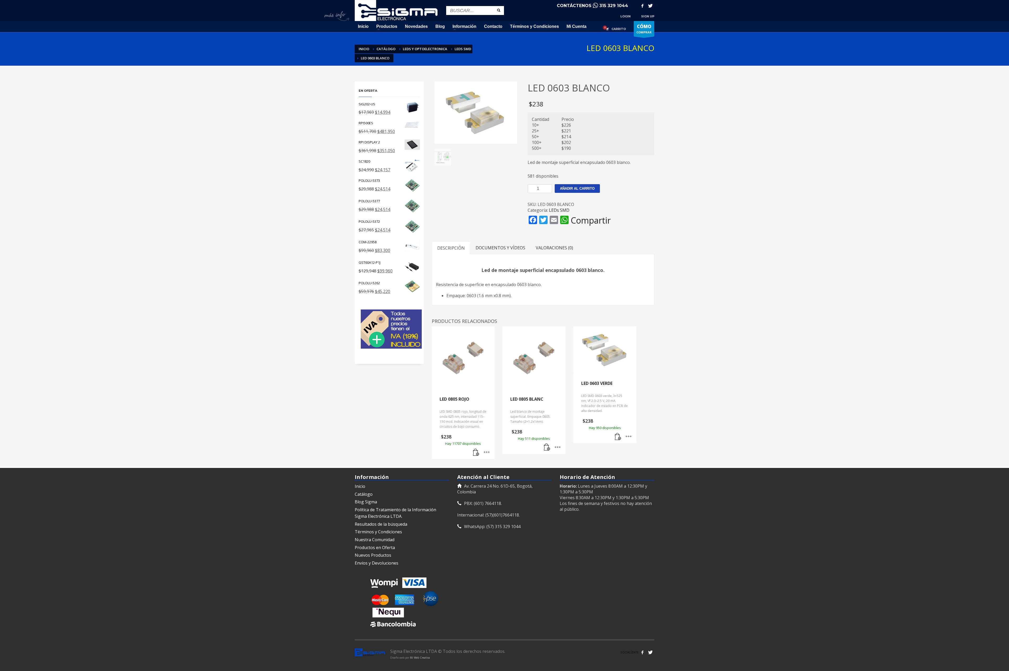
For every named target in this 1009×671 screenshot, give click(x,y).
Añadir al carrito (577, 188)
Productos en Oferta (375, 547)
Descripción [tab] (451, 248)
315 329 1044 (613, 5)
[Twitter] (650, 6)
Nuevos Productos (373, 555)
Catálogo (364, 494)
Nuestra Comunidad (374, 540)
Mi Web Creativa (420, 657)
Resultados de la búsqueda (381, 524)
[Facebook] (642, 6)
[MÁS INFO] (486, 452)
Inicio (360, 486)
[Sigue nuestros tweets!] (650, 652)
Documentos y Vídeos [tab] (500, 248)
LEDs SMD (559, 210)
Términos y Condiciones (378, 532)
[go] (498, 10)
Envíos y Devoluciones (376, 563)
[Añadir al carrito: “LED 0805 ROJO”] (476, 452)
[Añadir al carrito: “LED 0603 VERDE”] (618, 436)
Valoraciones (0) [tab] (554, 248)
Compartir (591, 220)
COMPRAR (644, 28)
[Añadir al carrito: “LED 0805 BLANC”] (547, 447)
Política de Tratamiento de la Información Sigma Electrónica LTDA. (395, 513)
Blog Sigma (366, 502)
